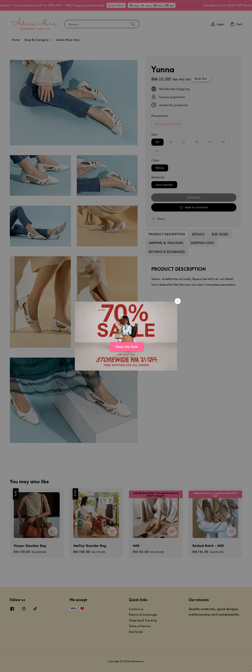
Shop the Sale (126, 346)
